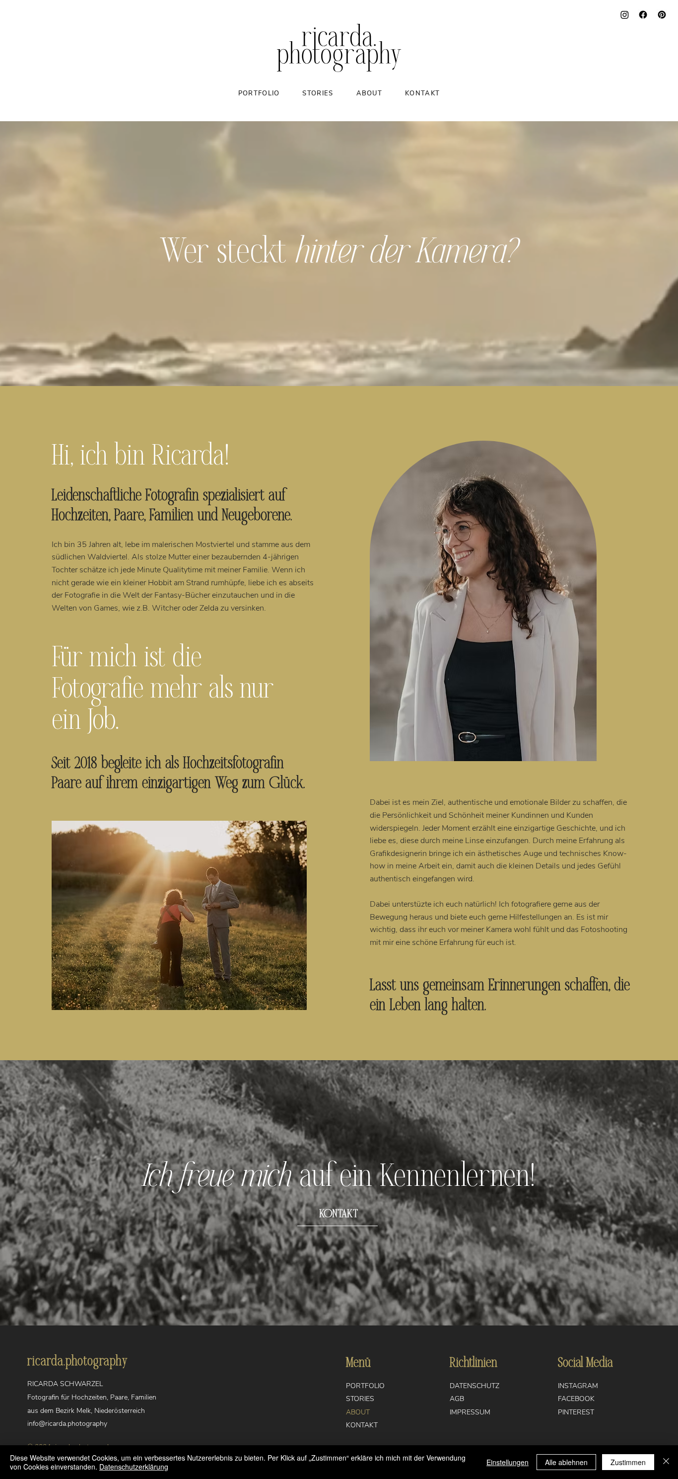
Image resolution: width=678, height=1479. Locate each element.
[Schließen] (666, 1462)
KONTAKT (362, 1425)
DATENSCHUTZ (474, 1386)
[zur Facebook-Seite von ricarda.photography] (643, 14)
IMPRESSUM (470, 1412)
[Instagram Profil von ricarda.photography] (624, 14)
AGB (457, 1398)
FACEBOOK (576, 1398)
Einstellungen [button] (507, 1462)
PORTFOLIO (365, 1386)
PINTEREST (576, 1412)
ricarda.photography (77, 1361)
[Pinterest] (662, 14)
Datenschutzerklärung (133, 1467)
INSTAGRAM (578, 1386)
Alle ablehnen (566, 1462)
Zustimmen (628, 1462)
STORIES (360, 1398)
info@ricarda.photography (67, 1423)
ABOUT (358, 1412)
